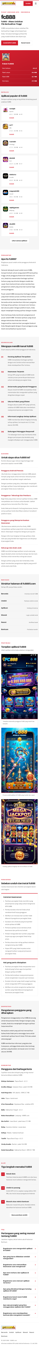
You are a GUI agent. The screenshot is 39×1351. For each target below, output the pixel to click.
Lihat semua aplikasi (19, 241)
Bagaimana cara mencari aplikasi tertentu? (16, 1282)
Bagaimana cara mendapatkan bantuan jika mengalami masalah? (16, 1314)
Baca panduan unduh (19, 1215)
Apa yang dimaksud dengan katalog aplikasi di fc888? (17, 1290)
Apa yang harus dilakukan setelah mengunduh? (16, 1257)
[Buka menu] (36, 3)
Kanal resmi (25, 43)
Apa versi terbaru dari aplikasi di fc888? (16, 1274)
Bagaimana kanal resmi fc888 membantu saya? (15, 1298)
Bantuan (4, 1336)
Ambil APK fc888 (9, 43)
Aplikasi (18, 1332)
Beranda (4, 1332)
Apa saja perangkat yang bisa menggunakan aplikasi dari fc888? (16, 1306)
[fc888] (8, 3)
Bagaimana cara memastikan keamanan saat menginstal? (14, 1265)
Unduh (28, 3)
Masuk (25, 1332)
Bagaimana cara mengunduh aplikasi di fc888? (17, 1249)
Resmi (31, 1332)
